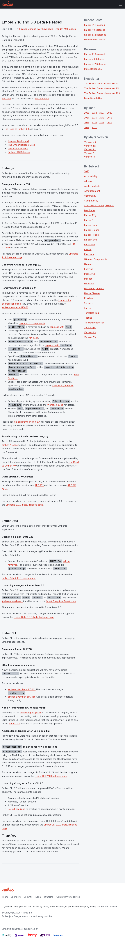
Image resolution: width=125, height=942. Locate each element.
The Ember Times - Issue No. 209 (102, 93)
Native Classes (92, 293)
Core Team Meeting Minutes (99, 205)
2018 (109, 117)
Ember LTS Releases (19, 152)
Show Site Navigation (120, 4)
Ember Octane (91, 229)
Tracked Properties (94, 322)
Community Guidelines (68, 896)
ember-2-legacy (10, 444)
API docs (33, 337)
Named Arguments (94, 288)
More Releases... (93, 68)
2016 (94, 122)
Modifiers (89, 283)
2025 (86, 112)
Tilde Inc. (27, 912)
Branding (48, 896)
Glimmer (88, 264)
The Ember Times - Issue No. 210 (102, 88)
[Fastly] (32, 936)
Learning (88, 268)
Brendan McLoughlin (65, 28)
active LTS (14, 723)
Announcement (92, 190)
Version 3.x (90, 149)
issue (61, 906)
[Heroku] (20, 936)
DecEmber (89, 210)
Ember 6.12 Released (95, 34)
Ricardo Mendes (27, 28)
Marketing (89, 273)
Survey (87, 308)
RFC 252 (6, 98)
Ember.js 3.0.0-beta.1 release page (24, 504)
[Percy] (45, 936)
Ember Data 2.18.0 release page (19, 578)
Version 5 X (90, 142)
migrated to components (32, 323)
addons (88, 181)
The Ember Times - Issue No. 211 (101, 83)
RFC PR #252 (42, 98)
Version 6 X (90, 332)
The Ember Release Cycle (21, 144)
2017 (86, 122)
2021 (86, 117)
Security (88, 303)
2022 (109, 112)
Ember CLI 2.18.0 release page (51, 776)
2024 (94, 112)
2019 (101, 117)
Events (87, 249)
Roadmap (89, 298)
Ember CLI (89, 220)
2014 (109, 122)
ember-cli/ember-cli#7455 (22, 696)
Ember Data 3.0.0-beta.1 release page (34, 617)
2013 (86, 127)
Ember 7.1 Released (94, 24)
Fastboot (89, 254)
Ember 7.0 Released (94, 29)
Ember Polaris (91, 234)
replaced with (60, 326)
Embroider (89, 244)
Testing (88, 317)
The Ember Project (18, 148)
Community (90, 195)
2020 (94, 117)
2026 (86, 171)
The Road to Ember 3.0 (16, 128)
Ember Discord (109, 906)
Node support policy (30, 712)
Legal (38, 896)
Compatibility (91, 200)
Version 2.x (90, 153)
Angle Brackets (92, 186)
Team (5, 896)
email (45, 906)
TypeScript (90, 327)
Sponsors (16, 896)
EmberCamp (90, 239)
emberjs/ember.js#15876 (15, 307)
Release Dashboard (18, 141)
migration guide (55, 404)
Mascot (88, 278)
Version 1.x (89, 156)
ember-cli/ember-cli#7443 (22, 689)
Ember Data (90, 225)
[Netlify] (7, 936)
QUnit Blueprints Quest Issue (61, 601)
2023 (102, 112)
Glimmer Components (95, 259)
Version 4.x (90, 145)
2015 (101, 122)
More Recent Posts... (95, 39)
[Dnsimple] (58, 936)
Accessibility (90, 176)
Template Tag (91, 312)
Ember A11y (90, 215)
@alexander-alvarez (12, 601)
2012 (94, 127)
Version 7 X (90, 337)
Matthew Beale (45, 28)
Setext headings (16, 808)
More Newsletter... (94, 98)
